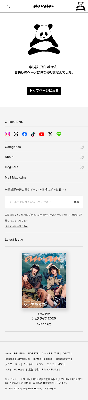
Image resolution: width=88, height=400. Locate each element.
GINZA (67, 353)
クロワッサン (12, 364)
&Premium (23, 358)
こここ (50, 364)
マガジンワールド (15, 369)
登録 (76, 202)
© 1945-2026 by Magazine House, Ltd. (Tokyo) (30, 388)
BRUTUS (19, 353)
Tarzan (37, 358)
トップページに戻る (44, 91)
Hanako (9, 358)
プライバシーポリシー (40, 214)
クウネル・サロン (33, 364)
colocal (48, 358)
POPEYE (33, 353)
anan (8, 353)
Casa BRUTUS (51, 353)
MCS (60, 364)
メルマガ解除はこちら (16, 226)
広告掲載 (33, 369)
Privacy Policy (50, 369)
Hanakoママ (63, 358)
